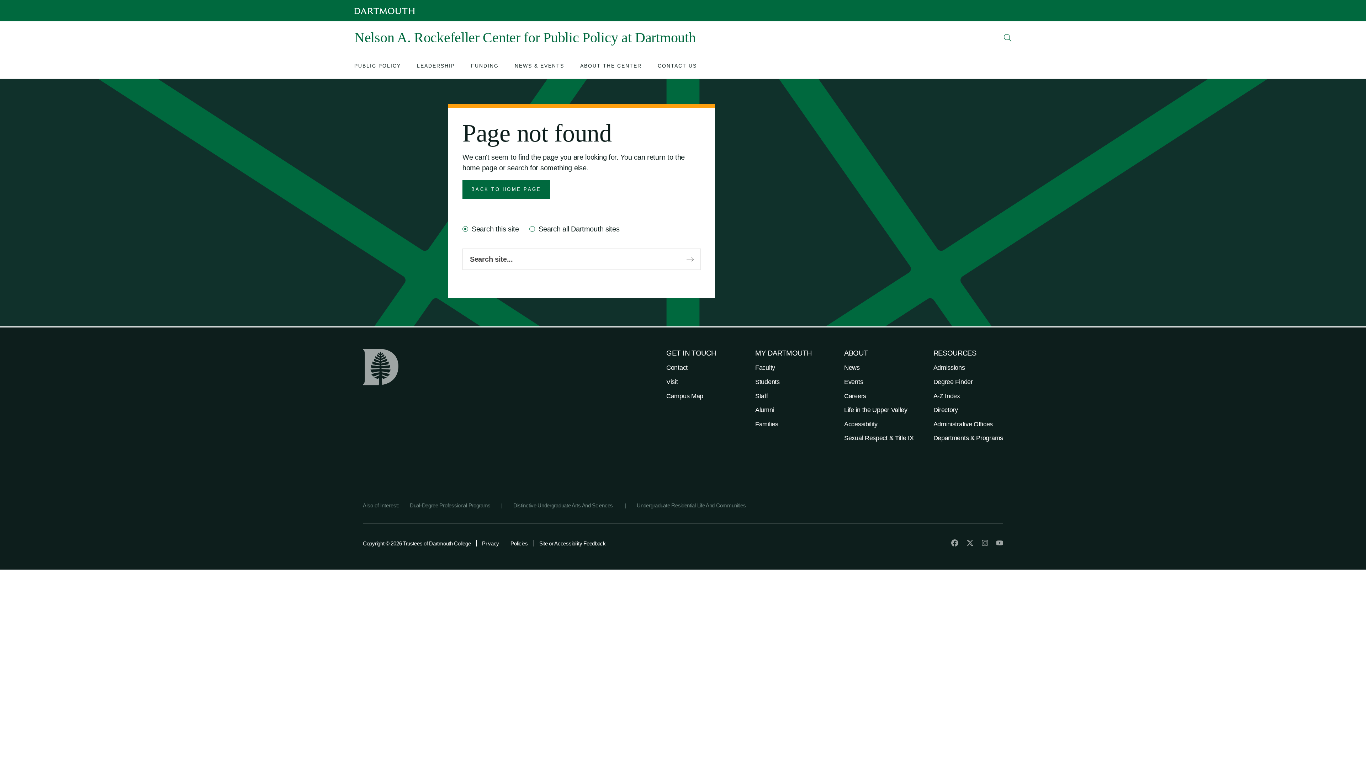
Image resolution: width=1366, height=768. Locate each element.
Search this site (495, 229)
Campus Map (684, 396)
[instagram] (985, 542)
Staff (761, 396)
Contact (677, 367)
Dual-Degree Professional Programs (450, 505)
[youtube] (999, 542)
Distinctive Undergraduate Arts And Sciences (563, 505)
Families (766, 424)
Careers (855, 396)
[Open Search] (1008, 38)
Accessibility (861, 424)
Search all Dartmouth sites (579, 229)
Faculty (765, 367)
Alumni (764, 410)
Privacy (490, 543)
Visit (672, 381)
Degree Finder (953, 381)
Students (767, 381)
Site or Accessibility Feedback (572, 543)
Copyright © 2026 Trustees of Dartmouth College (417, 543)
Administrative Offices (963, 424)
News (852, 367)
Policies (519, 543)
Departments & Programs (968, 438)
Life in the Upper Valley (875, 410)
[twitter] (970, 542)
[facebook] (954, 542)
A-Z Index (946, 396)
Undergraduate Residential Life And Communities (691, 505)
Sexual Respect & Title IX (879, 438)
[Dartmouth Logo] (384, 10)
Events (853, 381)
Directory (945, 410)
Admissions (949, 367)
